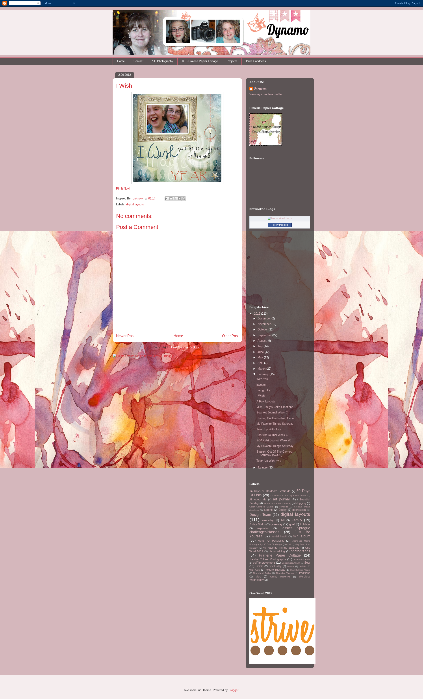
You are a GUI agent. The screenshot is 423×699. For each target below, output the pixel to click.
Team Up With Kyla (268, 429)
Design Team (260, 514)
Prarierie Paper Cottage (280, 555)
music (289, 544)
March (262, 368)
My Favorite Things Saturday (274, 423)
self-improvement (264, 562)
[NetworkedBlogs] (280, 218)
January (263, 467)
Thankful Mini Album (300, 570)
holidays (305, 524)
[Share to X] (175, 198)
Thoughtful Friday (262, 573)
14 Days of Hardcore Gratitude (269, 491)
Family (296, 520)
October (263, 329)
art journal (281, 499)
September (265, 335)
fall (283, 520)
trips (258, 576)
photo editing (277, 551)
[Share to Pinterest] (183, 198)
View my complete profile (265, 94)
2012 (257, 313)
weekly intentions (280, 576)
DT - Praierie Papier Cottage (200, 61)
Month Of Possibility (271, 540)
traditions (304, 573)
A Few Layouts (265, 401)
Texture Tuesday (275, 569)
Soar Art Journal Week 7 (272, 412)
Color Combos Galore (261, 506)
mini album (301, 536)
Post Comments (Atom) (186, 347)
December (264, 318)
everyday (268, 520)
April (261, 363)
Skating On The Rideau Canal (275, 418)
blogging (300, 503)
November (264, 324)
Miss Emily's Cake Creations (274, 407)
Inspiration (263, 528)
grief (292, 524)
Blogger (233, 690)
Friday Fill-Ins (257, 524)
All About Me (257, 499)
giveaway (276, 524)
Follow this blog (280, 224)
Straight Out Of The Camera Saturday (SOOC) (274, 453)
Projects (232, 61)
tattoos (290, 566)
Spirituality (275, 566)
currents (268, 509)
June (261, 352)
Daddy (282, 509)
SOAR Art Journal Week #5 (273, 440)
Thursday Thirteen (285, 573)
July (261, 346)
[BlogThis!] (171, 198)
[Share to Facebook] (179, 198)
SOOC (259, 566)
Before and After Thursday (277, 503)
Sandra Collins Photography (267, 559)
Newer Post (125, 336)
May (261, 357)
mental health (279, 536)
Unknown (138, 198)
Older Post (230, 336)
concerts (283, 506)
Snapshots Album (291, 563)
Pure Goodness (256, 61)
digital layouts (135, 204)
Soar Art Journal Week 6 (272, 435)
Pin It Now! (123, 188)
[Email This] (167, 198)
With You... (263, 379)
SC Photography (162, 61)
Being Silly (263, 390)
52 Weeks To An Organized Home (288, 495)
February (264, 374)
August (262, 340)
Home (121, 61)
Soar (307, 562)
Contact (138, 61)
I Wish (260, 395)
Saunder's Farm (302, 559)
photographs (300, 551)
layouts (261, 384)
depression (299, 509)
